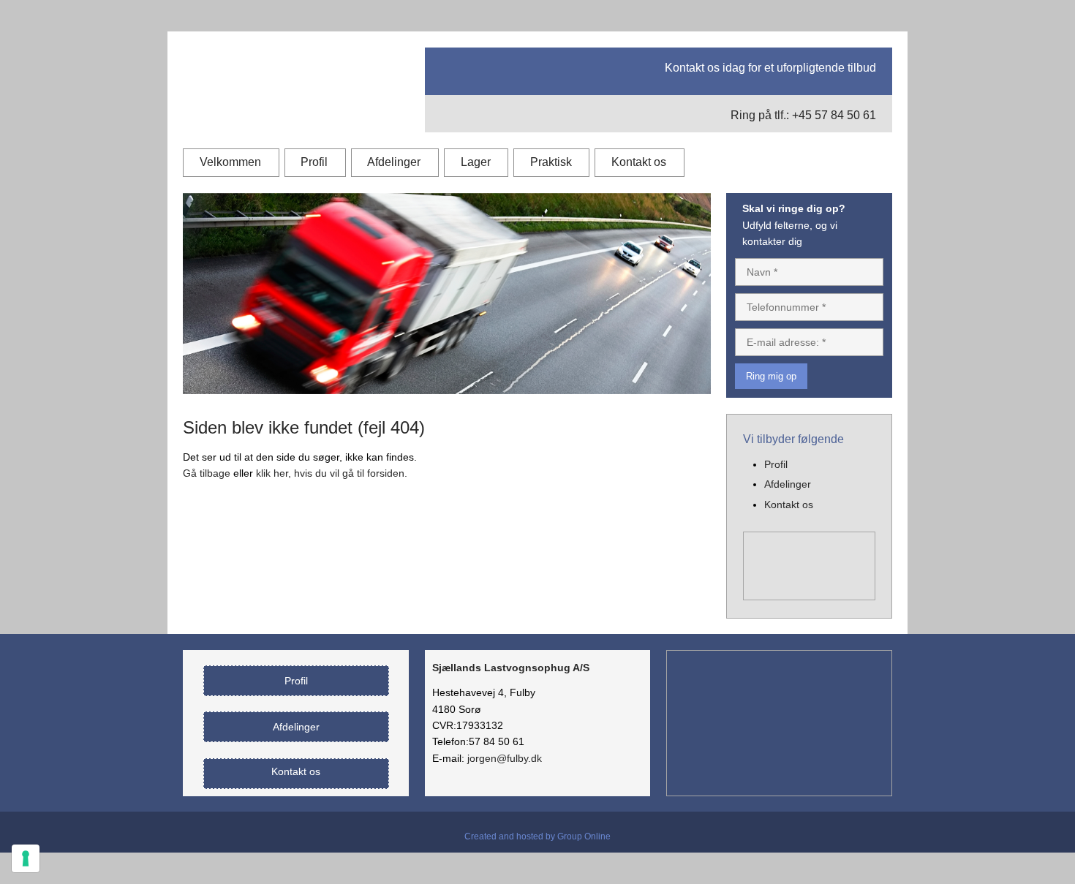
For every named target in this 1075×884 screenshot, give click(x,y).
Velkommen (230, 162)
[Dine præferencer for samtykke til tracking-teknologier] (25, 858)
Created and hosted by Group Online (537, 836)
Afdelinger (393, 162)
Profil (314, 162)
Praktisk (551, 162)
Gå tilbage (206, 473)
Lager (476, 162)
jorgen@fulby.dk (504, 758)
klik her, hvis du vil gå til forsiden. (331, 473)
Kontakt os (638, 162)
